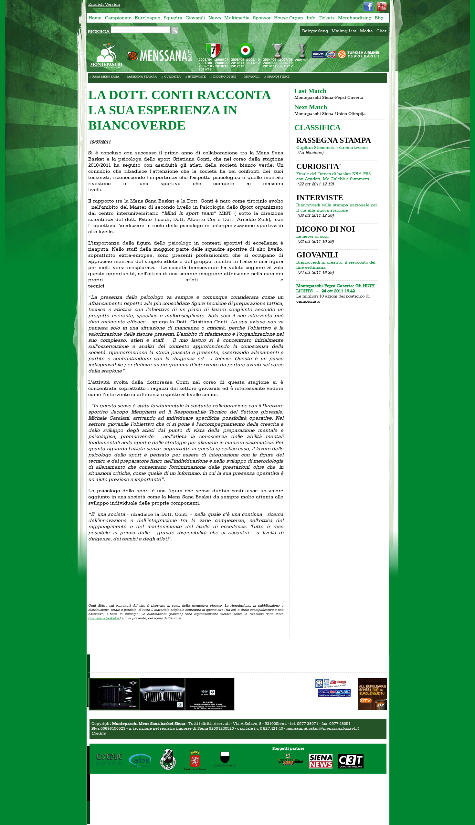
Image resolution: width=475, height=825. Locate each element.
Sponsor (262, 18)
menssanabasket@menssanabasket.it (322, 728)
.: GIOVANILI (250, 76)
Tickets (326, 18)
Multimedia (236, 18)
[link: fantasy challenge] (334, 695)
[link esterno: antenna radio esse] (287, 767)
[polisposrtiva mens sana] (168, 771)
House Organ (288, 18)
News (214, 18)
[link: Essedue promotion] (110, 771)
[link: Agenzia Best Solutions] (140, 771)
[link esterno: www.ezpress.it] (331, 683)
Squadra (173, 18)
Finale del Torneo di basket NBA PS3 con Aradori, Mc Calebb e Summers (333, 176)
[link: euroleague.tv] (372, 708)
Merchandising (355, 18)
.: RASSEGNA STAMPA (140, 76)
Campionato (118, 18)
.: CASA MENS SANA (104, 76)
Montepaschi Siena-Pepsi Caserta (329, 97)
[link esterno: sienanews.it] (318, 767)
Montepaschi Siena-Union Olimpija (330, 113)
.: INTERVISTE (195, 76)
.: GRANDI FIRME (277, 76)
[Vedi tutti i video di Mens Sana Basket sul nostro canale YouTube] (381, 6)
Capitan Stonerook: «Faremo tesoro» (332, 147)
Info (311, 18)
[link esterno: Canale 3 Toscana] (348, 767)
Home (95, 18)
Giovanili (195, 18)
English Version (104, 4)
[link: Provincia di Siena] (195, 771)
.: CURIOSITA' (171, 76)
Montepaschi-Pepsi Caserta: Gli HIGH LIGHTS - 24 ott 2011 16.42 (335, 288)
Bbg (379, 18)
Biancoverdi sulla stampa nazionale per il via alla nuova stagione (336, 207)
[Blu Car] (161, 708)
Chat (381, 30)
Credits (98, 733)
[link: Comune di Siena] (225, 771)
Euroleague (147, 18)
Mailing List (344, 30)
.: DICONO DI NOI (223, 76)
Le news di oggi (312, 236)
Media (366, 30)
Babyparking (315, 30)
